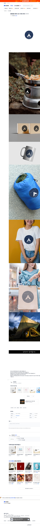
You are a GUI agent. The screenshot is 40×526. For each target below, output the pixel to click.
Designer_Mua (11, 472)
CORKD (18, 483)
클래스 (30, 520)
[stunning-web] (6, 513)
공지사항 (9, 520)
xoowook (34, 472)
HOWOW (14, 381)
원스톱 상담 (35, 8)
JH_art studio (35, 483)
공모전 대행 (33, 520)
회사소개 (5, 520)
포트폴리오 (5, 10)
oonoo (18, 472)
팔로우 (16, 15)
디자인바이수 (26, 472)
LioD (25, 483)
